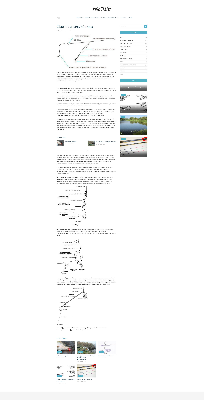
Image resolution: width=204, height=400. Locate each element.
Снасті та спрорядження (109, 18)
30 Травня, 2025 (70, 143)
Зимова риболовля (126, 40)
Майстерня (123, 49)
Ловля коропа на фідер (84, 379)
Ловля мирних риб (92, 18)
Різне (121, 62)
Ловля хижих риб (125, 46)
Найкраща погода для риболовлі (132, 131)
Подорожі (79, 18)
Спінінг (123, 18)
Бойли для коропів (70, 141)
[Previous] (85, 150)
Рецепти (122, 55)
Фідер (59, 30)
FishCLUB (102, 9)
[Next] (88, 150)
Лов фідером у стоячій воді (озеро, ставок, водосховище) (106, 141)
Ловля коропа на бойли (105, 356)
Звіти (130, 18)
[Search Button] (145, 26)
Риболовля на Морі (126, 59)
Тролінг (122, 71)
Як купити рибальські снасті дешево (133, 87)
